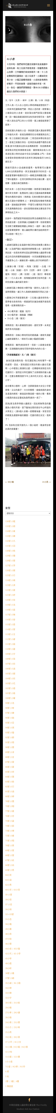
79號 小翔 (9, 806)
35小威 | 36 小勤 (13, 983)
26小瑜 (8, 1017)
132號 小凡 (10, 541)
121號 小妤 (10, 595)
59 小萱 (8, 894)
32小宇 (8, 997)
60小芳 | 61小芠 (12, 889)
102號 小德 (10, 688)
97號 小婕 (9, 712)
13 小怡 (8, 1051)
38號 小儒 (9, 973)
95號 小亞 (9, 722)
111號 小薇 (10, 644)
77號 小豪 (9, 811)
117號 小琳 (10, 614)
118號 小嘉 (10, 609)
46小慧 (8, 943)
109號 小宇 (10, 653)
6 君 (7, 1071)
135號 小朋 (10, 526)
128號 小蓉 (10, 560)
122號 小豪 (10, 590)
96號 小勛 (9, 717)
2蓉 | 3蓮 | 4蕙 (12, 1081)
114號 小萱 (10, 629)
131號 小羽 (10, 545)
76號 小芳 (9, 816)
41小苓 (8, 958)
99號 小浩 (9, 703)
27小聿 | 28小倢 (12, 1012)
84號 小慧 (9, 776)
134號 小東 (10, 531)
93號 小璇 (9, 732)
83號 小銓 (9, 781)
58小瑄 (8, 899)
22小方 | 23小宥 (12, 1027)
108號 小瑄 (10, 658)
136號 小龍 (10, 521)
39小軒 (8, 968)
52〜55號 (9, 914)
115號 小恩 (10, 624)
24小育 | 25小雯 (12, 1022)
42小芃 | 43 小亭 (13, 953)
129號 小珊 (10, 555)
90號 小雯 (9, 747)
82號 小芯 (9, 786)
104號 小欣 (10, 678)
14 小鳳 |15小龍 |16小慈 (16, 1046)
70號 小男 (9, 845)
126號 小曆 (10, 570)
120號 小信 (10, 599)
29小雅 (8, 1007)
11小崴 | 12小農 (12, 1056)
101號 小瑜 (10, 693)
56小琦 (8, 909)
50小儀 (8, 924)
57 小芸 (8, 904)
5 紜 (7, 1076)
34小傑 (8, 988)
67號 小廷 (9, 860)
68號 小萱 (9, 855)
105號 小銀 (10, 673)
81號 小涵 (9, 791)
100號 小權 (10, 698)
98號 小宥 (9, 708)
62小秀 (8, 884)
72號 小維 (9, 835)
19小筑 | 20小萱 (12, 1037)
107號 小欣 (10, 663)
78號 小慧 (9, 801)
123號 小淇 (10, 585)
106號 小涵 (10, 668)
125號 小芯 (10, 575)
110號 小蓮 (10, 649)
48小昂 (8, 933)
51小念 (8, 919)
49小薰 (8, 929)
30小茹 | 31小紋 (12, 1002)
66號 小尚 (9, 865)
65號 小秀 (9, 870)
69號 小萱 (9, 850)
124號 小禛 (10, 580)
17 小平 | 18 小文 (13, 1042)
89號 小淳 (9, 752)
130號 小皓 (10, 550)
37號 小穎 (9, 978)
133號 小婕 (10, 536)
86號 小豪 (9, 766)
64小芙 (8, 875)
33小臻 (8, 992)
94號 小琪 (9, 727)
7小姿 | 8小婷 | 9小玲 (15, 1066)
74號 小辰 (9, 825)
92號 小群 (9, 737)
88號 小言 (9, 757)
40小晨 (8, 963)
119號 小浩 (10, 604)
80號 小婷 (9, 796)
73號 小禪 (9, 830)
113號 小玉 (10, 634)
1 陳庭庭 (9, 1086)
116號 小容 (10, 619)
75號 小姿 (9, 821)
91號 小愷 (9, 742)
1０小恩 (9, 1061)
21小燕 (8, 1032)
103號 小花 (10, 683)
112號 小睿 (10, 639)
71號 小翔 (9, 840)
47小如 (8, 938)
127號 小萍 (10, 565)
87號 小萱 (9, 762)
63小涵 (8, 879)
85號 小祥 (9, 771)
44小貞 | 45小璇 (12, 948)
